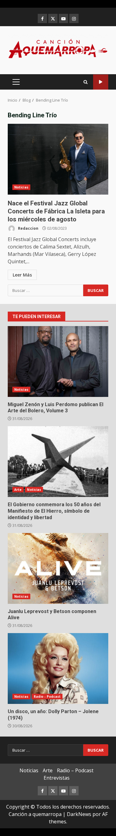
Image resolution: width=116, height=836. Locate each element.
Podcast (100, 82)
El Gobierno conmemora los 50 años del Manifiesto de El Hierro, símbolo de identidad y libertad (58, 461)
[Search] (86, 82)
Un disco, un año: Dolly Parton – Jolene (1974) (58, 668)
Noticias (21, 187)
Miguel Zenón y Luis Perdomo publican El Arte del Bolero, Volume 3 (58, 361)
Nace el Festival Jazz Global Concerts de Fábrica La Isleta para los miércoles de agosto (58, 159)
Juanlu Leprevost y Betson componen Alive (58, 568)
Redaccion (27, 228)
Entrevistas (57, 777)
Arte (18, 489)
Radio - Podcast (47, 696)
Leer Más (22, 275)
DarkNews (79, 814)
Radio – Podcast (75, 770)
